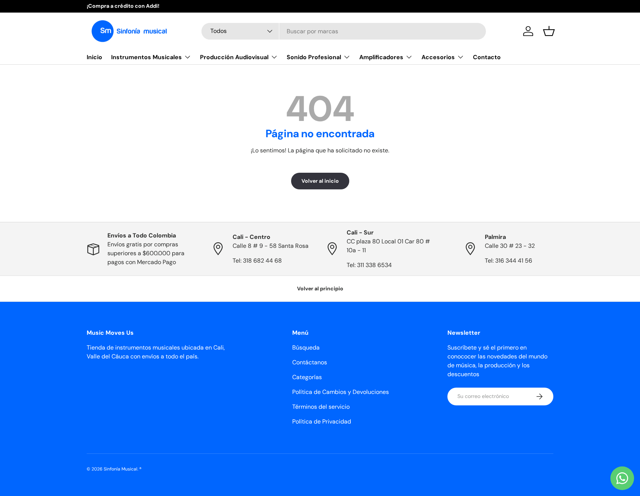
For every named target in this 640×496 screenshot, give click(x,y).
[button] (549, 31)
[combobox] (343, 31)
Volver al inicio (320, 181)
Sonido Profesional (314, 57)
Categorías (307, 377)
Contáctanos (309, 362)
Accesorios (438, 57)
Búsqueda (306, 347)
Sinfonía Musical (120, 469)
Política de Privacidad (321, 421)
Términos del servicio (321, 407)
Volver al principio (320, 288)
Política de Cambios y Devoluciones (340, 392)
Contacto (487, 57)
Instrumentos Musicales (146, 57)
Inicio (94, 57)
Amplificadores (381, 57)
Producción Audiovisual (234, 57)
